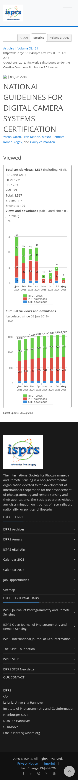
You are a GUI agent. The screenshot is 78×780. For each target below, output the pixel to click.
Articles (8, 48)
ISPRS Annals (12, 539)
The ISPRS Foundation (19, 649)
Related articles (59, 37)
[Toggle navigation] (67, 10)
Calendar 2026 (13, 559)
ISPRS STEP (11, 659)
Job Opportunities (16, 580)
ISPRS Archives (13, 529)
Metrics (38, 37)
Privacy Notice (27, 763)
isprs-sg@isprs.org (26, 733)
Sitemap (9, 590)
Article (24, 37)
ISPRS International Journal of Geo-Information (37, 639)
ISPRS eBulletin (14, 549)
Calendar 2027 (13, 570)
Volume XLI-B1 (28, 48)
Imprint (49, 763)
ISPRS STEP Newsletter (19, 669)
